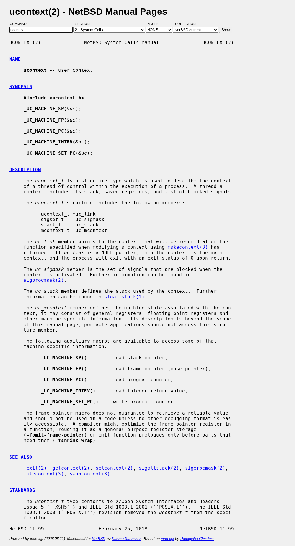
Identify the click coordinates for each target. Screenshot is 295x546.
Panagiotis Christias (197, 538)
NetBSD (98, 538)
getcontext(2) (71, 468)
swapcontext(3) (90, 474)
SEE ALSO (20, 457)
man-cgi (167, 538)
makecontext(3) (188, 247)
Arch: (155, 24)
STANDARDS (22, 490)
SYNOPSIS (20, 86)
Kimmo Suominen (126, 538)
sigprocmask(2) (44, 280)
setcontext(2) (114, 468)
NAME (15, 59)
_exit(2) (35, 468)
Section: (84, 24)
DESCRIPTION (25, 169)
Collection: (185, 24)
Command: (20, 24)
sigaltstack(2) (124, 297)
